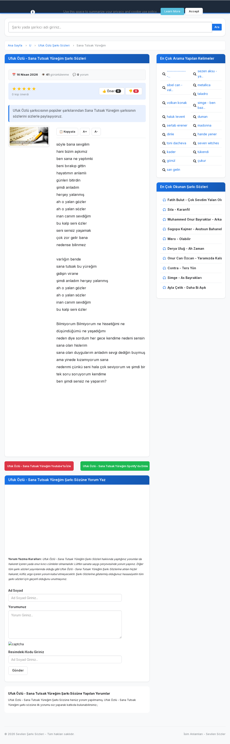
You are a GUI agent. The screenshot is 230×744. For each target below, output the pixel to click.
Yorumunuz (17, 607)
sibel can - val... (174, 87)
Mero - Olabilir (179, 239)
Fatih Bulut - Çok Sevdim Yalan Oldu (196, 200)
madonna (204, 125)
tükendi (203, 152)
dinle (170, 134)
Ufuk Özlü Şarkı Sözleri (54, 45)
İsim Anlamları (193, 734)
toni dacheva (176, 143)
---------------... (176, 73)
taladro (203, 94)
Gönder (18, 670)
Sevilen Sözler (216, 734)
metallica (204, 85)
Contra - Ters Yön (182, 268)
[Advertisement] (29, 217)
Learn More (172, 11)
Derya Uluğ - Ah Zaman (186, 248)
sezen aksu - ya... (207, 73)
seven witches (208, 143)
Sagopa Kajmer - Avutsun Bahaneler (196, 229)
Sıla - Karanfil (179, 209)
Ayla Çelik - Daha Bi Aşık (187, 287)
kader (171, 152)
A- (96, 131)
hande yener (207, 134)
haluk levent (176, 116)
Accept (194, 11)
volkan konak (177, 103)
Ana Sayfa (15, 45)
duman (203, 116)
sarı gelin (173, 169)
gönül (171, 160)
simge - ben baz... (206, 105)
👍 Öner (110, 91)
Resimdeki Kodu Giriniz (26, 652)
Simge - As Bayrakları (185, 278)
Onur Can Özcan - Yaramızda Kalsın (196, 258)
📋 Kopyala (67, 131)
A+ (85, 131)
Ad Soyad (15, 590)
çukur (202, 160)
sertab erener (177, 125)
